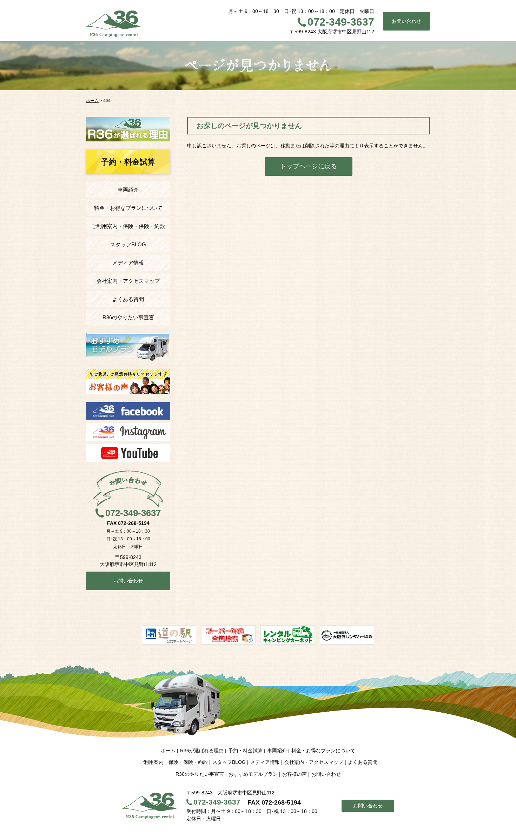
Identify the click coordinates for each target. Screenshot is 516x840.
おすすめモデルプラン (253, 774)
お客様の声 (294, 774)
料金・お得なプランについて (128, 208)
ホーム (168, 750)
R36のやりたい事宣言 (128, 317)
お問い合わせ (406, 21)
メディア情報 (128, 263)
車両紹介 (128, 190)
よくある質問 (128, 299)
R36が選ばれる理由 (202, 750)
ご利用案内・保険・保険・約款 (128, 226)
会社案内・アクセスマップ (128, 281)
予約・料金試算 (245, 750)
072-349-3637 (340, 22)
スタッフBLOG (128, 244)
